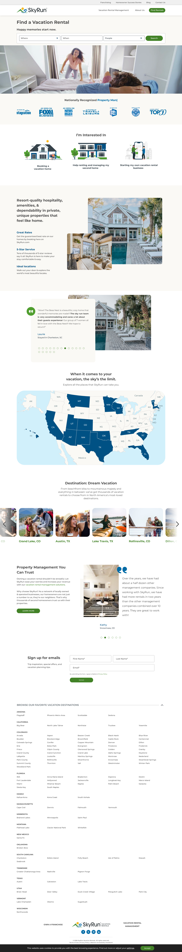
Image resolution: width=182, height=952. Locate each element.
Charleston (21, 858)
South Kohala (84, 797)
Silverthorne (83, 760)
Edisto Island (53, 858)
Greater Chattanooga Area (28, 872)
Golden (111, 749)
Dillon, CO (103, 541)
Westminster (114, 763)
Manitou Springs (85, 756)
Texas (20, 878)
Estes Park (51, 746)
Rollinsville (52, 760)
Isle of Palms (113, 858)
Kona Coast (52, 797)
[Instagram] (94, 932)
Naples (81, 784)
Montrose (112, 756)
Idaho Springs (114, 753)
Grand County (23, 753)
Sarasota (142, 784)
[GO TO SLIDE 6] (58, 348)
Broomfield (83, 739)
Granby (142, 749)
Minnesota (22, 814)
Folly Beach (83, 858)
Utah (19, 888)
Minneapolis (52, 818)
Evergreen (82, 746)
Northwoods (22, 912)
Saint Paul (82, 818)
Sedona (111, 715)
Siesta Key (21, 787)
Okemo (50, 902)
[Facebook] (83, 932)
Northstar (82, 725)
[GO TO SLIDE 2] (43, 348)
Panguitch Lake (115, 892)
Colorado (22, 732)
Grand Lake (83, 753)
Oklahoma (22, 844)
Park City (143, 892)
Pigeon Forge (84, 872)
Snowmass (113, 760)
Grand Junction (54, 753)
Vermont (21, 898)
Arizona (21, 712)
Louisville (51, 756)
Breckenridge (53, 739)
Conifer (50, 742)
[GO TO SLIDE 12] (80, 348)
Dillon (141, 742)
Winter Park (144, 763)
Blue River (143, 735)
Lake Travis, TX (32, 541)
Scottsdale (82, 715)
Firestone (112, 746)
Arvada (20, 735)
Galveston (51, 882)
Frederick (143, 746)
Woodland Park (24, 767)
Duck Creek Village (86, 892)
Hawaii (20, 794)
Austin (19, 882)
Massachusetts (25, 804)
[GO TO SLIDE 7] (61, 348)
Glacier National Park (56, 828)
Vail (79, 763)
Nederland (143, 756)
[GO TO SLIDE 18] (54, 352)
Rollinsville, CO (69, 541)
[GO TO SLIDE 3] (46, 348)
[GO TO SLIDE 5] (54, 348)
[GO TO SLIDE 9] (69, 348)
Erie (18, 746)
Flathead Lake (23, 828)
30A (18, 777)
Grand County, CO (144, 541)
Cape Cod (21, 807)
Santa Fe (21, 838)
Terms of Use (74, 942)
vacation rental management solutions (45, 585)
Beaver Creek (84, 735)
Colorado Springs (24, 742)
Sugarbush (82, 902)
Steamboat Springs (147, 760)
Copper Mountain (85, 742)
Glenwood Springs (86, 749)
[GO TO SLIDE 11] (76, 348)
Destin (142, 777)
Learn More (28, 611)
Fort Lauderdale (24, 780)
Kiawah (142, 858)
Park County (22, 760)
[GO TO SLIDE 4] (50, 348)
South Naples (53, 787)
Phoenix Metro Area (56, 715)
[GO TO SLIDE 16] (46, 352)
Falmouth (82, 807)
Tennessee (22, 868)
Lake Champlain (24, 902)
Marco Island (144, 780)
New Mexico (23, 834)
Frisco (19, 749)
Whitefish (82, 828)
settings (130, 948)
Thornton (51, 763)
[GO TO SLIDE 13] (84, 348)
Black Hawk (113, 735)
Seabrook (21, 861)
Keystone (143, 753)
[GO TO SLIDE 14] (39, 352)
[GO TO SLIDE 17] (50, 352)
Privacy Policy (102, 674)
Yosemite (143, 725)
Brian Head (22, 892)
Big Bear (21, 725)
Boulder (20, 739)
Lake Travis (82, 882)
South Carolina (25, 854)
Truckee (111, 725)
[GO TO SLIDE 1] (39, 348)
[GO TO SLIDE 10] (72, 348)
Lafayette (21, 756)
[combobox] (40, 38)
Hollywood (52, 780)
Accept (147, 948)
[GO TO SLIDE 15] (43, 352)
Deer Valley (52, 892)
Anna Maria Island (55, 777)
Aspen (50, 735)
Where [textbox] (24, 38)
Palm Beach (113, 784)
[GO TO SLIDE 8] (65, 348)
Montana (21, 824)
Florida (21, 773)
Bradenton (82, 777)
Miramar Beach (54, 784)
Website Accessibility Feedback (101, 942)
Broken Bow (22, 848)
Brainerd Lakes (23, 818)
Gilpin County (53, 749)
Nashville (51, 872)
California (22, 722)
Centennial (144, 739)
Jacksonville (83, 780)
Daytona (112, 777)
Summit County (24, 763)
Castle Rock (113, 739)
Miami (19, 784)
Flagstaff (20, 715)
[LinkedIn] (99, 932)
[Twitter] (88, 932)
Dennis (50, 807)
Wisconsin (22, 908)
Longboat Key (114, 780)
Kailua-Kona (22, 797)
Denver (111, 742)
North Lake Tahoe (55, 725)
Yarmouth (112, 807)
